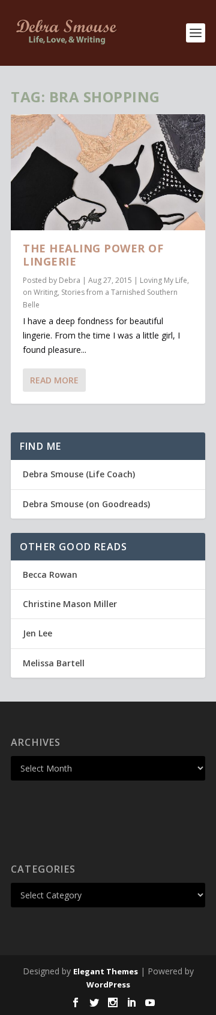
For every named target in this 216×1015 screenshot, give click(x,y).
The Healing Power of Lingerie (93, 255)
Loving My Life (163, 280)
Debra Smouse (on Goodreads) (86, 504)
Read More (54, 380)
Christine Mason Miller (70, 603)
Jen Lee (37, 633)
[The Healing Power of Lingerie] (108, 172)
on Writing (40, 292)
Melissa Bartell (54, 663)
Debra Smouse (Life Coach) (79, 474)
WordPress (108, 984)
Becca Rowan (50, 574)
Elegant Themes (105, 971)
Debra (69, 280)
